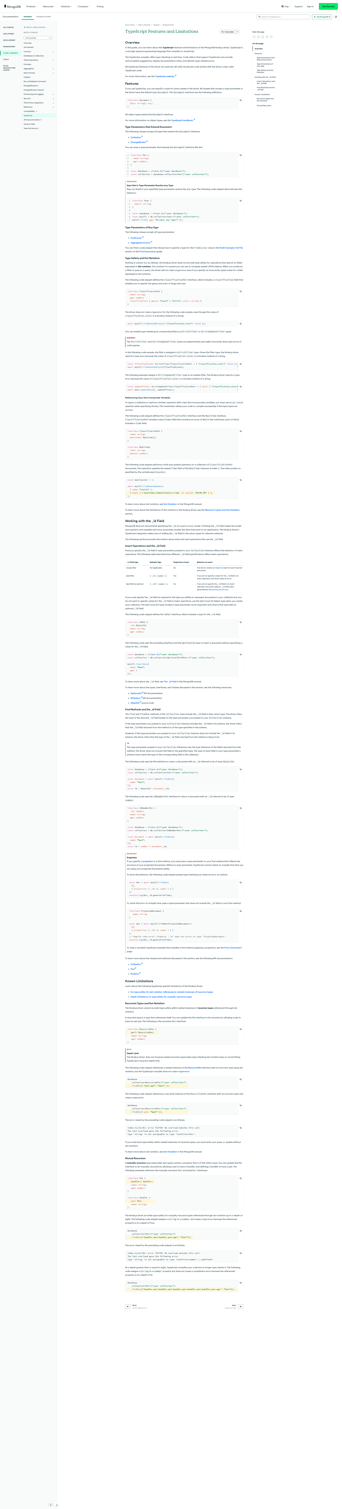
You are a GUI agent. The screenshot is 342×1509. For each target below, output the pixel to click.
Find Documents (147, 251)
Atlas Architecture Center (9, 68)
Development (9, 40)
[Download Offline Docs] (51, 1504)
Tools (6, 59)
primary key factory (220, 589)
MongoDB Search (31, 86)
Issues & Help (29, 124)
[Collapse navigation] (57, 1505)
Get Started (328, 6)
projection (148, 861)
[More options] (237, 32)
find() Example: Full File (231, 247)
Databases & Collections (34, 56)
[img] (254, 36)
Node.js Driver (168, 25)
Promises (27, 64)
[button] (285, 6)
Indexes (27, 77)
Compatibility (29, 111)
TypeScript (28, 115)
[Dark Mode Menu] (336, 17)
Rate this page (258, 32)
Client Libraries (144, 25)
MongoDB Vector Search (34, 90)
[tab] (28, 16)
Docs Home (130, 25)
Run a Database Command (35, 81)
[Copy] (240, 100)
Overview (28, 43)
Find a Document (233, 947)
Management (9, 47)
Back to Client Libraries (35, 27)
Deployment (8, 34)
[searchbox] (283, 16)
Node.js (156, 25)
